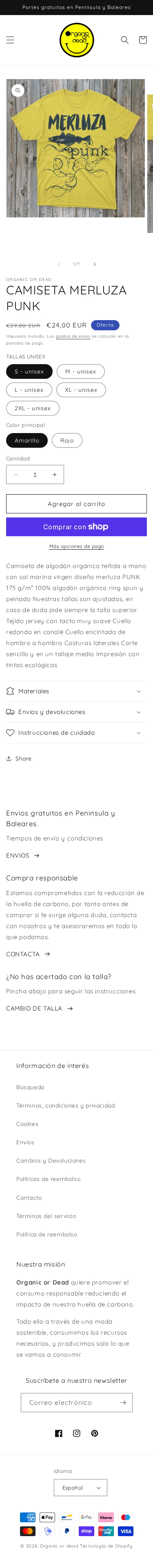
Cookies (27, 1124)
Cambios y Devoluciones (51, 1160)
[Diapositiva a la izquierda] (59, 264)
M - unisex (80, 371)
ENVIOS (17, 855)
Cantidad (18, 458)
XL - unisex (81, 390)
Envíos (25, 1142)
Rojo (67, 440)
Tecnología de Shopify (106, 1546)
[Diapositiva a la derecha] (95, 264)
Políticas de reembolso (48, 1179)
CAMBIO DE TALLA (34, 1008)
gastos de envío (73, 336)
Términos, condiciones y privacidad (65, 1105)
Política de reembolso (47, 1234)
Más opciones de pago (76, 546)
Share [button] (24, 758)
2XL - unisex (33, 408)
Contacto (29, 1197)
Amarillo (27, 440)
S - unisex (29, 371)
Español (72, 1487)
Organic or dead (59, 1546)
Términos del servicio (46, 1216)
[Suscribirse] (123, 1402)
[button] (10, 40)
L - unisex (29, 390)
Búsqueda (30, 1087)
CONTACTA (23, 954)
